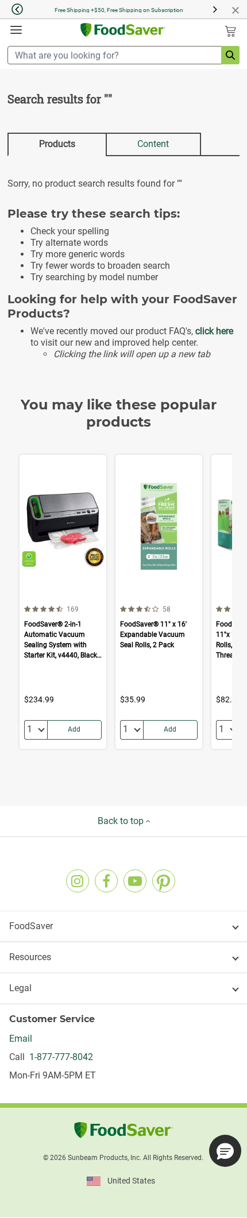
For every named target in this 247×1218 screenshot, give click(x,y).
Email (20, 1038)
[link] (77, 880)
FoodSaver (31, 926)
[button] (11, 9)
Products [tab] (57, 143)
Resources (30, 957)
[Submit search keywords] (230, 55)
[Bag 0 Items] (230, 31)
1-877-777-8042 (59, 1056)
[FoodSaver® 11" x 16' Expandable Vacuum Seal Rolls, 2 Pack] (158, 602)
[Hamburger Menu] (16, 30)
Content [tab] (153, 143)
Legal (20, 988)
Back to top (122, 820)
